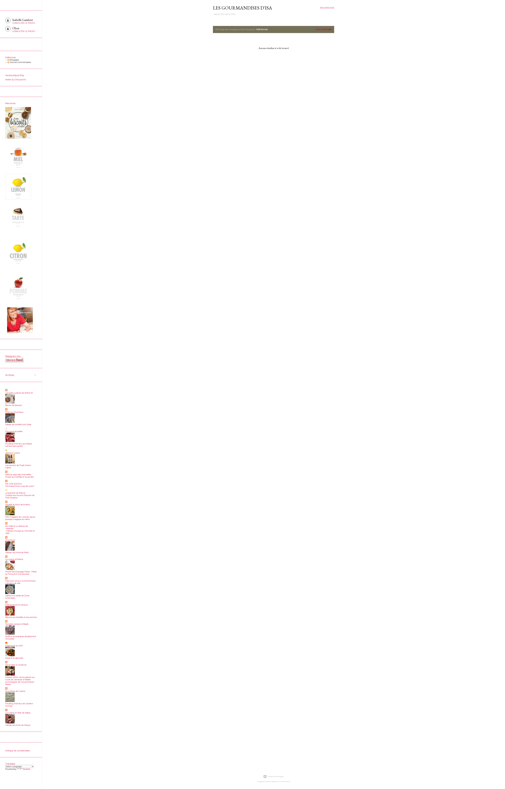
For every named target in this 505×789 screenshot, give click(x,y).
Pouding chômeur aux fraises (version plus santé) (18, 445)
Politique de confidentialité (17, 751)
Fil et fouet (10, 540)
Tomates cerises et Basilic (17, 624)
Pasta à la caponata (14, 658)
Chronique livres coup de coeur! (19, 486)
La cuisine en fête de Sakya (17, 713)
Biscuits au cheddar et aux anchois (21, 617)
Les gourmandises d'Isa (242, 8)
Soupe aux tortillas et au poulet (19, 477)
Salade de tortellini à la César (18, 424)
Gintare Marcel (284, 781)
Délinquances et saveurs (16, 605)
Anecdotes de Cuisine (15, 691)
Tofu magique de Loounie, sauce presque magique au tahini (20, 518)
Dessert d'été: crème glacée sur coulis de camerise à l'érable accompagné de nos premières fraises (20, 681)
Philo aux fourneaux (14, 412)
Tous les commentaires (20, 62)
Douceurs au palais (13, 431)
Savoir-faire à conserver (16, 665)
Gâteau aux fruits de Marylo (17, 725)
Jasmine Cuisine (12, 453)
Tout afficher (323, 29)
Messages (14, 60)
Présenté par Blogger (276, 776)
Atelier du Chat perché (15, 79)
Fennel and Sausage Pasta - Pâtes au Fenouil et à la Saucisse (21, 572)
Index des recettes (224, 14)
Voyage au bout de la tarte (17, 504)
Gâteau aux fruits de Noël (17, 552)
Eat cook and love (13, 484)
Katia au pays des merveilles (18, 474)
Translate (26, 769)
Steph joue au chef (14, 645)
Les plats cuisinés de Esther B (19, 393)
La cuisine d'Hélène (14, 559)
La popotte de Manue (15, 493)
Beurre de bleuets (13, 405)
